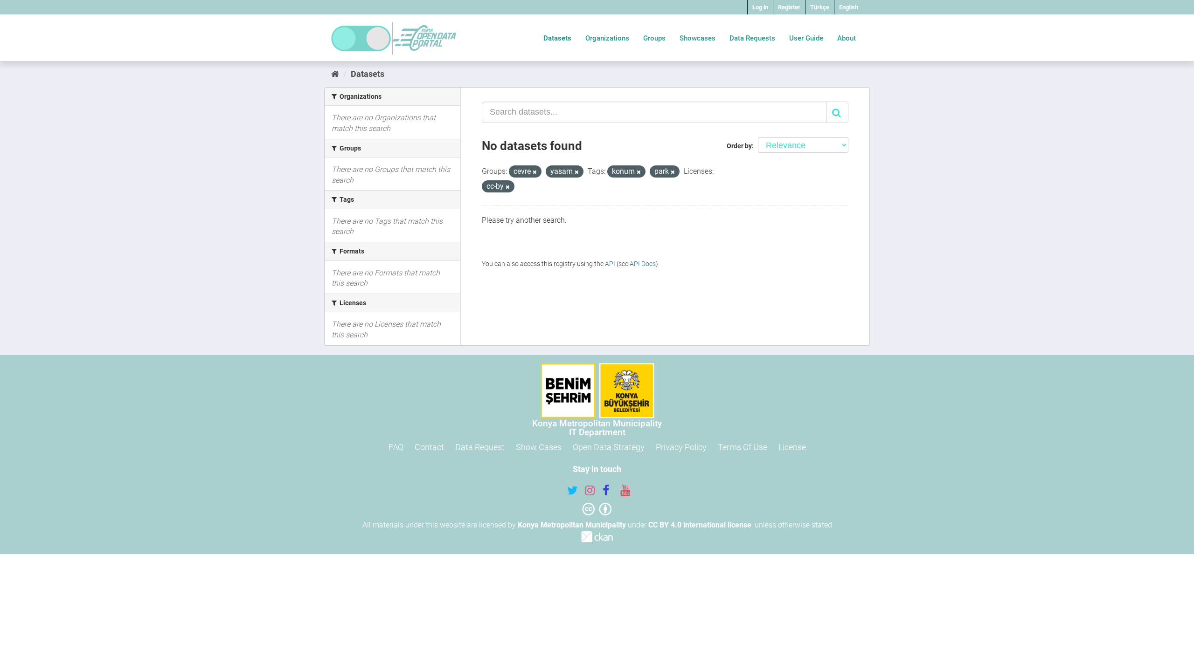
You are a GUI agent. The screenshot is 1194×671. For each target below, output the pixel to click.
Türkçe (819, 7)
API (610, 263)
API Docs (643, 263)
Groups (654, 38)
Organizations (607, 38)
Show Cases (539, 447)
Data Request (480, 447)
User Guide (806, 38)
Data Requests (752, 38)
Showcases (697, 38)
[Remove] (535, 172)
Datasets (557, 38)
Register (789, 7)
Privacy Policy (681, 447)
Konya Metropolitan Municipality (572, 524)
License (792, 447)
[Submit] (837, 112)
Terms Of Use (742, 447)
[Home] (335, 74)
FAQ (396, 447)
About (846, 38)
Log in (760, 7)
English (848, 7)
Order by (739, 146)
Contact (429, 447)
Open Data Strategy (609, 447)
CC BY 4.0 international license (699, 524)
